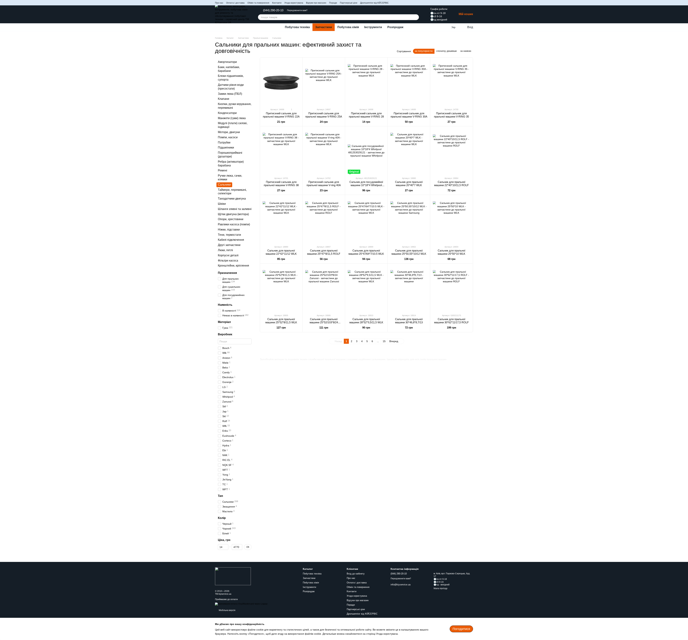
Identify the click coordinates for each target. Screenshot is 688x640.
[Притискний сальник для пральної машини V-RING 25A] (323, 82)
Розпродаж (395, 27)
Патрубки (224, 142)
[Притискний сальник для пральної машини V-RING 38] (281, 151)
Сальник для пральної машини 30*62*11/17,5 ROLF (451, 321)
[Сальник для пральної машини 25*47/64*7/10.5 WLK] (366, 220)
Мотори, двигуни (229, 132)
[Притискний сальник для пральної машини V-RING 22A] (281, 82)
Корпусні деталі (228, 255)
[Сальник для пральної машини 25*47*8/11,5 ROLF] (323, 220)
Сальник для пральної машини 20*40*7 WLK (409, 183)
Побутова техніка (297, 27)
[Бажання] (446, 27)
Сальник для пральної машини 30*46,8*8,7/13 (409, 321)
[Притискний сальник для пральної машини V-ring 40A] (323, 151)
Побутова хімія (348, 27)
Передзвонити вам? (297, 10)
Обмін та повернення (258, 3)
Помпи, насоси (228, 137)
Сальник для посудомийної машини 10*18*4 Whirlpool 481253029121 (366, 185)
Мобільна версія (226, 610)
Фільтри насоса (228, 260)
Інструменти (373, 27)
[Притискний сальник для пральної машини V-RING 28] (366, 82)
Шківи (222, 203)
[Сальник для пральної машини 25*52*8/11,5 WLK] (281, 288)
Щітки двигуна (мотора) (233, 214)
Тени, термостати (229, 234)
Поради (333, 3)
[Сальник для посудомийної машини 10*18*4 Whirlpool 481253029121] (366, 151)
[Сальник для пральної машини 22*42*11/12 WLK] (281, 220)
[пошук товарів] (416, 17)
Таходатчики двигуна (232, 198)
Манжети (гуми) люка (232, 118)
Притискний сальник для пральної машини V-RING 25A (323, 115)
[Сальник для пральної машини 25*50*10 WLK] (451, 220)
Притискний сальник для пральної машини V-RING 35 (451, 115)
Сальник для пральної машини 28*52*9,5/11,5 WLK (366, 321)
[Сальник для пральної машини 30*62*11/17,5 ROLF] (451, 288)
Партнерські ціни (348, 3)
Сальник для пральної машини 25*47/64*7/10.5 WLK (366, 252)
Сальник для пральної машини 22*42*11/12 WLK (281, 252)
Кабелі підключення (231, 239)
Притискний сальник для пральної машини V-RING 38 (281, 183)
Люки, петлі (225, 250)
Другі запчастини (229, 245)
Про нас (219, 3)
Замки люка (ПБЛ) (230, 93)
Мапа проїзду (440, 588)
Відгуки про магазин (316, 3)
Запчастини (323, 27)
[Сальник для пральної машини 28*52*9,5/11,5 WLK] (366, 288)
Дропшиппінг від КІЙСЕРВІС (374, 3)
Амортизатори (227, 61)
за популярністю (424, 51)
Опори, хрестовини (230, 219)
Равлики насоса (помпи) (234, 224)
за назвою (465, 51)
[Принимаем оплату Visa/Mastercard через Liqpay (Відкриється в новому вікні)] (241, 604)
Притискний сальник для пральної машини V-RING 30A (409, 115)
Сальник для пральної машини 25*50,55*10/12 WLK (408, 252)
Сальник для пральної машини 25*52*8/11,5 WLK (281, 321)
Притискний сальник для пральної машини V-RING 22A (281, 115)
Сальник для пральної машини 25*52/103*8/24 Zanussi (324, 322)
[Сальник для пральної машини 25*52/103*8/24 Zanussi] (323, 288)
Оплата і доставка (235, 3)
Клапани (223, 98)
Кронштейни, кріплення (233, 265)
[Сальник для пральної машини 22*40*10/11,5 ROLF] (451, 151)
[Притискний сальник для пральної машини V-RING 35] (451, 82)
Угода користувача (293, 3)
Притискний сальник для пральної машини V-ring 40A (324, 183)
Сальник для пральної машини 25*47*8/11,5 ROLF (323, 252)
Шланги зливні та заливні (235, 208)
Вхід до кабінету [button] (356, 573)
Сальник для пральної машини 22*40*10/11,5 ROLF (451, 183)
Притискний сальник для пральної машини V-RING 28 (366, 115)
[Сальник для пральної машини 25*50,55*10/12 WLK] (408, 220)
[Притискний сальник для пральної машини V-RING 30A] (408, 82)
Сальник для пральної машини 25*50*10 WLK (451, 252)
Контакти (276, 3)
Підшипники (226, 147)
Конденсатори (227, 112)
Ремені (222, 170)
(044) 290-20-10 (273, 10)
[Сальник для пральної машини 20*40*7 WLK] (408, 151)
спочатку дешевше (446, 51)
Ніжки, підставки (229, 229)
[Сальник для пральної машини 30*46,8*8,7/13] (408, 288)
